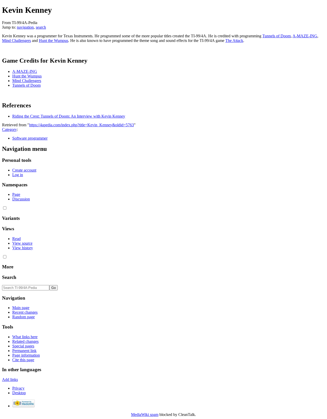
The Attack (234, 40)
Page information (26, 355)
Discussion (21, 199)
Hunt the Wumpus (53, 40)
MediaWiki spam (144, 414)
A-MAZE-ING (305, 36)
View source (22, 243)
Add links (10, 379)
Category (9, 129)
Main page (20, 307)
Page (16, 194)
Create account (24, 170)
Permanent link (24, 350)
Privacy (18, 388)
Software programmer (30, 138)
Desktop (19, 393)
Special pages (23, 346)
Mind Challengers (16, 40)
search (41, 27)
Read (16, 238)
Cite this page (23, 360)
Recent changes (25, 312)
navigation (25, 27)
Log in (17, 175)
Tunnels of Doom (276, 36)
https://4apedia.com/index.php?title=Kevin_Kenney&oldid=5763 (81, 125)
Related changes (25, 341)
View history (22, 248)
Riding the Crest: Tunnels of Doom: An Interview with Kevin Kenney (68, 116)
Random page (23, 317)
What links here (25, 337)
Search (9, 277)
